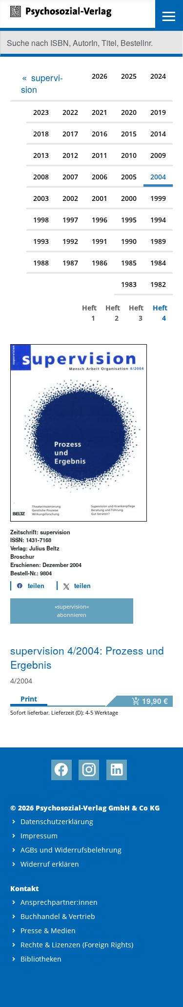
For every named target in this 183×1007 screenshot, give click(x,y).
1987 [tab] (70, 262)
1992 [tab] (70, 241)
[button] (27, 586)
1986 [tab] (99, 262)
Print (28, 698)
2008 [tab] (41, 176)
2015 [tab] (129, 133)
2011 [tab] (99, 155)
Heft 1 (88, 313)
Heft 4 (159, 313)
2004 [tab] (158, 176)
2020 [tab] (129, 112)
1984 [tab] (158, 262)
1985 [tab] (129, 262)
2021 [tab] (99, 112)
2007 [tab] (70, 176)
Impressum (39, 835)
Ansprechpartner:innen (59, 902)
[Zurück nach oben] (166, 991)
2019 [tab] (158, 112)
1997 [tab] (70, 219)
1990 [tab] (129, 241)
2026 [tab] (99, 76)
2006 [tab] (99, 176)
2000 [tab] (129, 198)
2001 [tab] (99, 198)
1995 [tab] (129, 219)
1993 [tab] (41, 241)
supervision (42, 83)
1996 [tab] (99, 219)
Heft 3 (135, 313)
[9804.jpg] (78, 432)
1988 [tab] (41, 262)
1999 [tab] (158, 198)
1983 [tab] (129, 284)
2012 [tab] (70, 155)
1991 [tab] (99, 241)
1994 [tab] (158, 219)
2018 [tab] (41, 133)
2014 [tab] (158, 133)
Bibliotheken (40, 958)
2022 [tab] (70, 112)
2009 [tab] (158, 155)
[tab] (45, 83)
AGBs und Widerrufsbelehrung (71, 849)
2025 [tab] (129, 76)
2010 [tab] (129, 155)
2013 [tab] (41, 155)
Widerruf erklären (49, 864)
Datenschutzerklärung (56, 821)
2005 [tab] (129, 176)
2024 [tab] (158, 76)
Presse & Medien (48, 930)
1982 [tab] (158, 284)
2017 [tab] (70, 133)
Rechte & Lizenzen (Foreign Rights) (76, 944)
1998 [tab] (41, 219)
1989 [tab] (158, 241)
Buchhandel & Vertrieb (57, 916)
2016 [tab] (99, 133)
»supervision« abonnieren (72, 610)
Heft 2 (112, 313)
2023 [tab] (41, 112)
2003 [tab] (41, 198)
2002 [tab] (70, 198)
